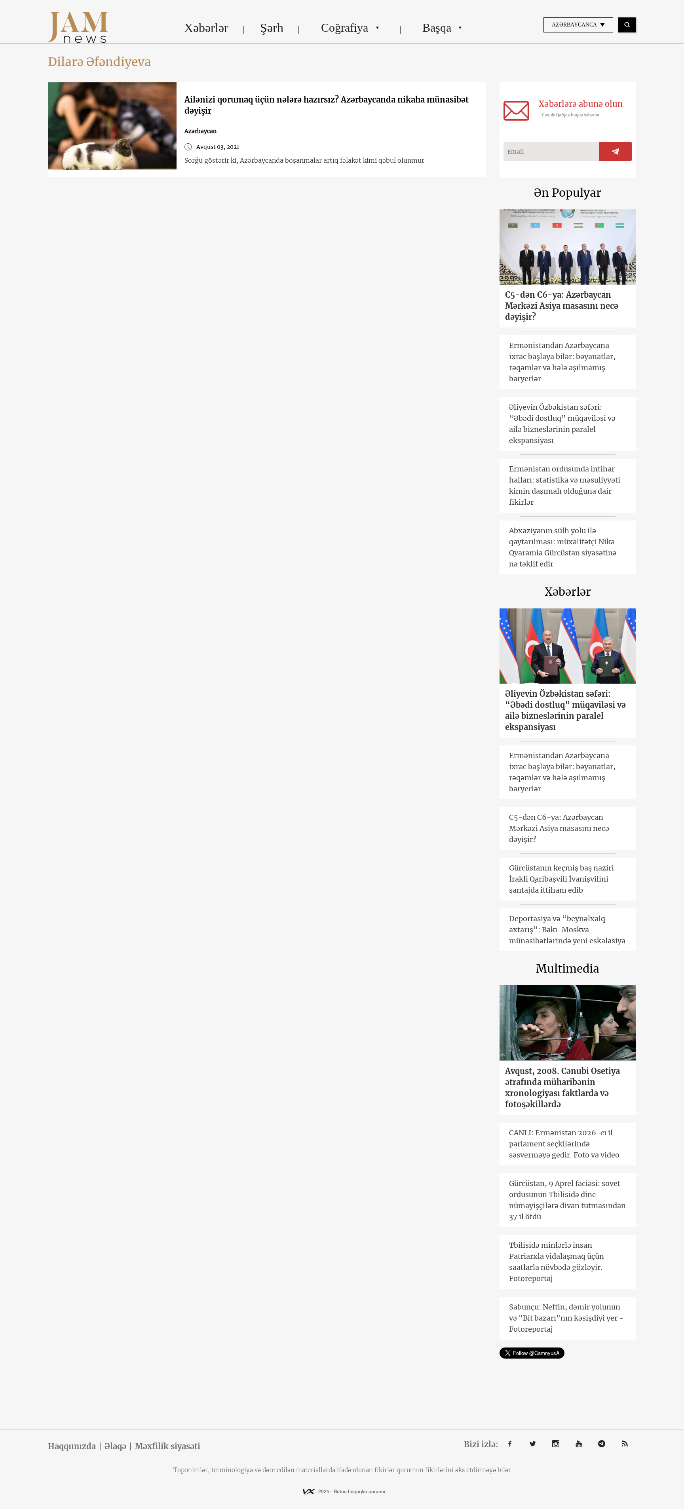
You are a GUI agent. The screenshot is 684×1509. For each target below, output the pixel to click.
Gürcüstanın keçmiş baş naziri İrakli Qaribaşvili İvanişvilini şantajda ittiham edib (561, 879)
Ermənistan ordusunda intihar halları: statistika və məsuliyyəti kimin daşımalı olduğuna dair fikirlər (564, 485)
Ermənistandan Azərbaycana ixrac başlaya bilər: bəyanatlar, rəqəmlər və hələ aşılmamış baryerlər (562, 362)
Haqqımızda (72, 1446)
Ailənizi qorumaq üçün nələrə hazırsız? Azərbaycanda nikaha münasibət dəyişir (326, 105)
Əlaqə (115, 1446)
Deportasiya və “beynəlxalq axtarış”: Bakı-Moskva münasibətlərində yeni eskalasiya (567, 929)
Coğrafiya (344, 27)
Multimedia (567, 969)
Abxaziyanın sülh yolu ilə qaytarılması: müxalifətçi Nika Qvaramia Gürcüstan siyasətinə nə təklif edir (563, 547)
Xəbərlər (206, 28)
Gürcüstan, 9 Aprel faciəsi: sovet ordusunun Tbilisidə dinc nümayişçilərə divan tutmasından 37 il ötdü (567, 1200)
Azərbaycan (200, 131)
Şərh (271, 28)
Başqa (436, 27)
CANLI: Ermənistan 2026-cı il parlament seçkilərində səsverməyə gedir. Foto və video (564, 1143)
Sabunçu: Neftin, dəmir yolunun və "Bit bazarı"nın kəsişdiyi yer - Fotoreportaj (566, 1318)
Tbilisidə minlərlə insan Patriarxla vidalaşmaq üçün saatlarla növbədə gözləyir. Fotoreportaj (556, 1262)
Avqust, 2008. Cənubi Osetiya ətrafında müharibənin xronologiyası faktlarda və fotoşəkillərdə (562, 1087)
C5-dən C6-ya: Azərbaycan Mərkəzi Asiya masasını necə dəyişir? (561, 306)
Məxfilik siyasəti (167, 1446)
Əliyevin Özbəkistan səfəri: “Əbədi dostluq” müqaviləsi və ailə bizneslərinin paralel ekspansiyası (562, 424)
